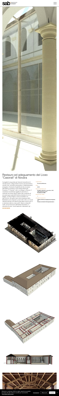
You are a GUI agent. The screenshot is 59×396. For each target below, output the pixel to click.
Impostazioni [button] (36, 392)
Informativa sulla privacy (8, 394)
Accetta (52, 392)
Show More (6, 208)
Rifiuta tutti (44, 392)
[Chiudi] (57, 393)
